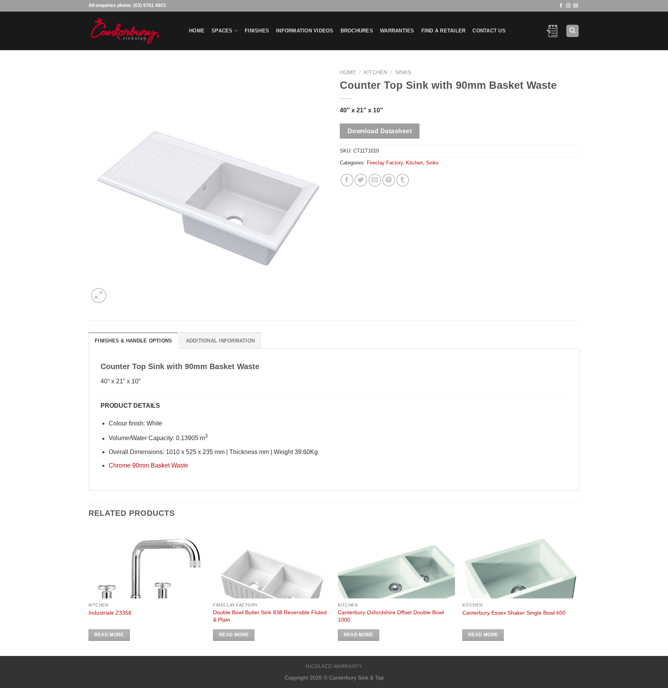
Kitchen (375, 72)
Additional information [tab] (220, 341)
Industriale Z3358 (110, 613)
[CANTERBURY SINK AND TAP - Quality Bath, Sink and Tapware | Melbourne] (133, 30)
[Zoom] (98, 295)
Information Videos (305, 31)
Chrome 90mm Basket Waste (148, 465)
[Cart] (552, 31)
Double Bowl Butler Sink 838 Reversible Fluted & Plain (270, 616)
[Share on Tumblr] (402, 180)
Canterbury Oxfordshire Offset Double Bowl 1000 (391, 616)
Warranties (397, 31)
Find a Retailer (443, 31)
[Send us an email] (575, 5)
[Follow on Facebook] (561, 5)
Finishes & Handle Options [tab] (133, 341)
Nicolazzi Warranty (334, 666)
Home (196, 31)
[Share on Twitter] (360, 180)
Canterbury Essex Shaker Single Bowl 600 (514, 613)
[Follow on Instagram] (568, 5)
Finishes (257, 31)
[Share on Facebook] (347, 180)
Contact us (489, 31)
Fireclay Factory (385, 163)
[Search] (572, 31)
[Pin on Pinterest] (388, 180)
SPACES (222, 31)
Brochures (357, 31)
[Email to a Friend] (374, 180)
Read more (109, 634)
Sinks (403, 72)
